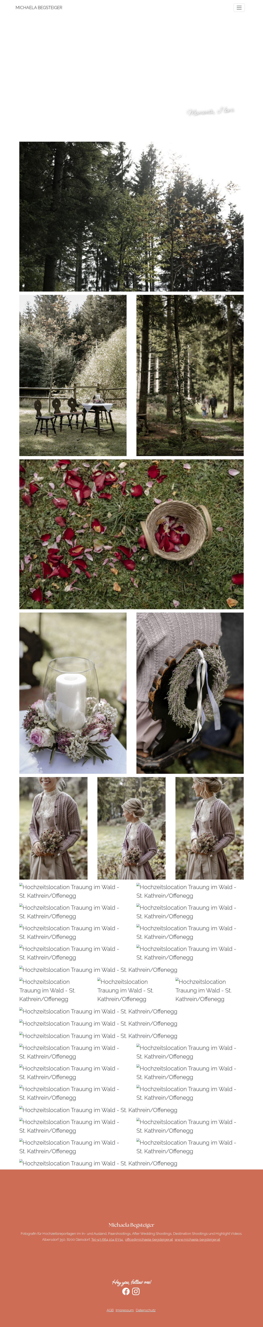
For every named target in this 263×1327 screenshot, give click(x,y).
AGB (110, 1310)
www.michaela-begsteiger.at (197, 1239)
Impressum (125, 1310)
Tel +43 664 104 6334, (107, 1239)
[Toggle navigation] (239, 8)
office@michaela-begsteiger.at (149, 1239)
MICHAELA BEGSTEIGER (21, 7)
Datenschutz (146, 1310)
